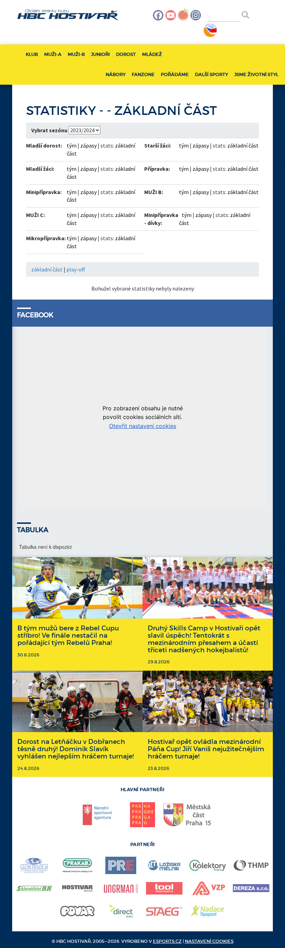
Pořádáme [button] (175, 74)
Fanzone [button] (143, 74)
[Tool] (164, 888)
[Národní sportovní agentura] (97, 814)
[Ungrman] (121, 888)
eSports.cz (167, 941)
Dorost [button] (126, 54)
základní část (243, 145)
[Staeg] (164, 911)
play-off (75, 269)
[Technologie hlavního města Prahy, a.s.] (251, 865)
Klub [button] (32, 54)
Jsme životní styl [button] (256, 74)
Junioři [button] (100, 54)
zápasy (88, 145)
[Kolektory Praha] (207, 865)
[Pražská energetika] (120, 865)
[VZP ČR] (207, 888)
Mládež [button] (152, 54)
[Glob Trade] (34, 865)
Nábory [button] (115, 74)
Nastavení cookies (209, 941)
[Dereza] (251, 888)
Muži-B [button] (76, 54)
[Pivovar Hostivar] (77, 888)
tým (71, 145)
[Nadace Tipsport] (207, 911)
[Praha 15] (187, 814)
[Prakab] (77, 865)
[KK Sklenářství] (34, 888)
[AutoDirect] (121, 911)
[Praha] (142, 814)
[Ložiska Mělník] (164, 865)
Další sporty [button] (211, 74)
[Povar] (77, 911)
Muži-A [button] (53, 54)
